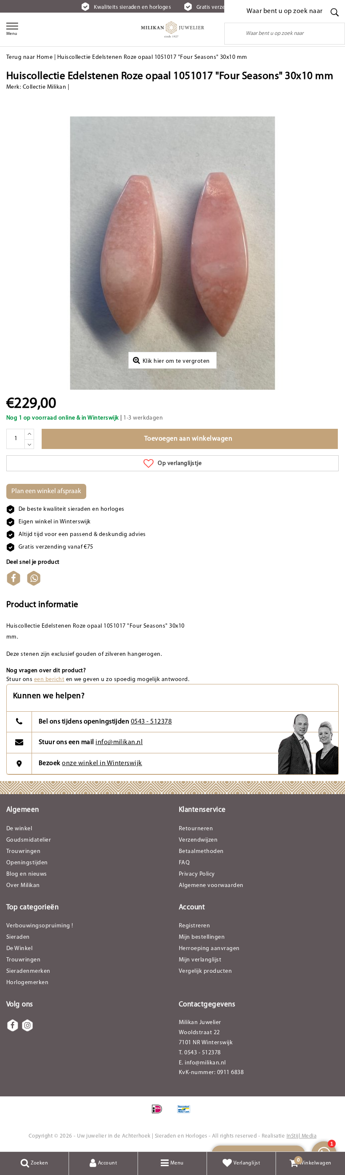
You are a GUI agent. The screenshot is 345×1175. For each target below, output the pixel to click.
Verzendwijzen (198, 840)
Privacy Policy (197, 874)
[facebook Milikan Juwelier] (12, 1025)
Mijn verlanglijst (200, 960)
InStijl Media (301, 1136)
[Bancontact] (186, 1113)
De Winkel (19, 948)
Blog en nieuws (26, 874)
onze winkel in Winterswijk (102, 763)
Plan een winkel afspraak (46, 491)
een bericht (49, 679)
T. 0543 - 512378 (200, 1053)
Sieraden (18, 937)
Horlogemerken (27, 983)
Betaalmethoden (201, 851)
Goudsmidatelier (28, 840)
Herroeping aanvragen (209, 948)
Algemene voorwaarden (211, 885)
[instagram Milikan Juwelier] (27, 1025)
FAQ (184, 863)
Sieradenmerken (28, 971)
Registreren (194, 926)
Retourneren (196, 829)
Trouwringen (23, 851)
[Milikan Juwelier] (172, 29)
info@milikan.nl (119, 742)
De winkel (19, 829)
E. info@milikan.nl (202, 1063)
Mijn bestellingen (202, 937)
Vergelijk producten (205, 971)
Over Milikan (23, 885)
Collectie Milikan (44, 87)
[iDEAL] (159, 1113)
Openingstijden (27, 863)
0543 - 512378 (151, 721)
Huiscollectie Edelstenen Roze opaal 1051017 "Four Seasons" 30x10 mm (152, 57)
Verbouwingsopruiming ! (39, 926)
